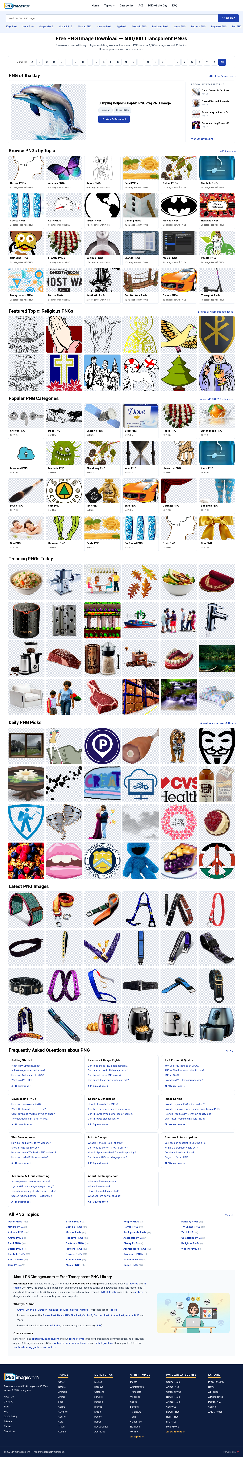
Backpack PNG (160, 26)
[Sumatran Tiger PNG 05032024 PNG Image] (179, 746)
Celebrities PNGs (193, 1237)
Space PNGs (133, 1265)
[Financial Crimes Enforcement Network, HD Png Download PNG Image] (102, 860)
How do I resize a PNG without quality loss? (189, 1113)
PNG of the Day (157, 5)
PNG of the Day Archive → (222, 76)
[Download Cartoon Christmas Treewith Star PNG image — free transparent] (179, 372)
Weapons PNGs (134, 1259)
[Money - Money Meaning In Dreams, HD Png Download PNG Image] (64, 746)
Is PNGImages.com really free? (28, 1070)
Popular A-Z (214, 1401)
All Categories (215, 1397)
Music (97, 1411)
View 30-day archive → (203, 139)
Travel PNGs (75, 1221)
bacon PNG (180, 26)
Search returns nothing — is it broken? (32, 1195)
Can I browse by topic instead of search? (110, 1113)
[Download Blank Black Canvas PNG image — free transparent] (102, 334)
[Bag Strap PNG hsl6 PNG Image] (217, 986)
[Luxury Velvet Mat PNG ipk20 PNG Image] (217, 582)
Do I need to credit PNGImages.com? (108, 1070)
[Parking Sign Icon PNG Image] (102, 746)
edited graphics (104, 1343)
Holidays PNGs (77, 1237)
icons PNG (28, 26)
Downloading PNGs (23, 1098)
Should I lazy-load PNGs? (25, 1147)
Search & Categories (101, 1098)
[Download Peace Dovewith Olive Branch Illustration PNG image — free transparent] (179, 334)
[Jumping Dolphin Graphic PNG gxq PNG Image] (48, 112)
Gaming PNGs (76, 1226)
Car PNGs (171, 1406)
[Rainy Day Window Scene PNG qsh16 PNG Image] (26, 746)
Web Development (23, 1137)
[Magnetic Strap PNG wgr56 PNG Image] (179, 948)
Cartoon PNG (101, 1315)
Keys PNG (11, 26)
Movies (64, 1309)
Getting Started (21, 1060)
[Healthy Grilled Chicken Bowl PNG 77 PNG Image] (179, 582)
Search (212, 1406)
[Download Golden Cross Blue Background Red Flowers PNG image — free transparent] (64, 372)
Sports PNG (117, 1315)
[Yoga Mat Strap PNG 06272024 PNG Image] (26, 909)
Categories (127, 5)
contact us (49, 1347)
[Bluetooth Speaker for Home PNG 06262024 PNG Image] (26, 620)
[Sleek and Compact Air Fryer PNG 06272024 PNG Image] (179, 1024)
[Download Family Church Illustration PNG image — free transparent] (102, 372)
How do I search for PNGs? (103, 1104)
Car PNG (87, 1315)
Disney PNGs (133, 1243)
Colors (61, 1406)
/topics (113, 1309)
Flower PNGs (173, 1411)
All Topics (213, 1392)
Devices (98, 1401)
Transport (135, 1392)
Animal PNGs (173, 1401)
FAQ (174, 5)
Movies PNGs (76, 1232)
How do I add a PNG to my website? (31, 1142)
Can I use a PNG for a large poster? (107, 1157)
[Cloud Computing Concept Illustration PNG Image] (140, 784)
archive (138, 1292)
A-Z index (55, 1325)
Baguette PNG (219, 26)
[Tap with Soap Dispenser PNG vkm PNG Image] (217, 620)
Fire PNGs (171, 1421)
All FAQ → (231, 1051)
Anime (20, 1309)
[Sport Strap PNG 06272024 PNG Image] (179, 986)
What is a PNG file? (21, 1080)
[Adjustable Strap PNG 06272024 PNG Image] (64, 1024)
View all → (230, 1215)
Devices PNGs (76, 1254)
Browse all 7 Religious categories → (217, 311)
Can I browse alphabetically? (103, 1118)
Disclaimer (9, 1431)
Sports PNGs (18, 1259)
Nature (84, 1309)
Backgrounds (101, 1426)
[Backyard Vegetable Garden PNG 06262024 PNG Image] (102, 620)
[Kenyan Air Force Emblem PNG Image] (217, 860)
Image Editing (173, 1098)
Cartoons (99, 1392)
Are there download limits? (179, 1152)
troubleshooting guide (26, 1347)
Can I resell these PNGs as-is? (104, 1075)
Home (95, 5)
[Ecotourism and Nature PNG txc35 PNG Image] (217, 658)
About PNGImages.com (103, 1176)
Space (133, 1401)
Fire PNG (76, 1315)
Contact (8, 1401)
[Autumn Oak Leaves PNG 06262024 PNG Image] (140, 582)
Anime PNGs (17, 1237)
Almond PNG (85, 26)
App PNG (121, 26)
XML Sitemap (215, 1411)
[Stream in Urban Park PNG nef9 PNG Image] (179, 697)
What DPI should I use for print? (105, 1142)
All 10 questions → (21, 1086)
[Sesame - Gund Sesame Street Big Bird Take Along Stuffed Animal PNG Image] (140, 860)
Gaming (53, 1309)
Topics (108, 5)
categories (132, 1283)
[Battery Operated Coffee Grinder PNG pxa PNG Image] (26, 658)
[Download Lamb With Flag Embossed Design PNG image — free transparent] (26, 372)
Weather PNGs (191, 1248)
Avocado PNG (139, 26)
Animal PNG (132, 1315)
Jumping (105, 110)
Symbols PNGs (19, 1254)
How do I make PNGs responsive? (29, 1157)
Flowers (98, 1397)
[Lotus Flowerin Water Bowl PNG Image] (26, 784)
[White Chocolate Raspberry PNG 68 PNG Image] (217, 822)
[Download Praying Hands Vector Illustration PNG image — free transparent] (64, 334)
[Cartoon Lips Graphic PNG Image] (64, 860)
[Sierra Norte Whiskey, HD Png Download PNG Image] (217, 784)
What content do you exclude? (105, 1195)
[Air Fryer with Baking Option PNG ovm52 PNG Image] (102, 1024)
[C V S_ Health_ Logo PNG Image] (179, 784)
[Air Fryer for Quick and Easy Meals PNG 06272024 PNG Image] (217, 1024)
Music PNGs (75, 1265)
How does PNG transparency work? (184, 1080)
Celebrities (136, 1421)
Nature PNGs (18, 1226)
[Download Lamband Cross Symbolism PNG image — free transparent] (140, 372)
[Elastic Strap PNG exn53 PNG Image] (140, 986)
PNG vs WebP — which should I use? (184, 1070)
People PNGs (133, 1221)
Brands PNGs (76, 1259)
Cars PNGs (16, 1265)
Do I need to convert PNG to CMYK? (108, 1147)
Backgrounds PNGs (137, 1232)
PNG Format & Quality (179, 1060)
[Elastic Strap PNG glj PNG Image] (102, 986)
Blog (6, 1406)
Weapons (135, 1397)
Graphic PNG (46, 26)
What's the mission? (99, 1186)
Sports (74, 1309)
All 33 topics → (228, 151)
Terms (7, 1426)
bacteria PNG (198, 26)
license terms (76, 1338)
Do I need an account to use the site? (185, 1142)
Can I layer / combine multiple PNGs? (185, 1118)
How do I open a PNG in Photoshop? (185, 1104)
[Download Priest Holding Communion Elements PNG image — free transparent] (217, 372)
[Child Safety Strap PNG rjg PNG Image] (140, 948)
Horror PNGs (133, 1226)
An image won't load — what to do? (30, 1181)
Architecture (137, 1387)
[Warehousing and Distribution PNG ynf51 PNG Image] (140, 697)
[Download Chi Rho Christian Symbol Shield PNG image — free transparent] (217, 334)
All (222, 62)
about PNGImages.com (45, 1338)
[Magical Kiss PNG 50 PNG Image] (102, 822)
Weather (134, 1431)
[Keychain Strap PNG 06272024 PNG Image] (217, 909)
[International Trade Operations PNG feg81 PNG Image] (140, 620)
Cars (60, 1421)
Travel (61, 1426)
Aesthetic (99, 1431)
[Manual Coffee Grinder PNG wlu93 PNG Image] (140, 658)
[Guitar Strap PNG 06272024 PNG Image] (26, 1024)
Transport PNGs (135, 1254)
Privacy (8, 1421)
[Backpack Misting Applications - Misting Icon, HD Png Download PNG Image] (26, 822)
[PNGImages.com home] (17, 6)
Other (61, 1382)
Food (60, 1401)
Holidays (98, 1387)
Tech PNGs (189, 1232)
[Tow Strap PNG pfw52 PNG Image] (64, 909)
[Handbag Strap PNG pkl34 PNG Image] (64, 948)
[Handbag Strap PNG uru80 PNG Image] (102, 948)
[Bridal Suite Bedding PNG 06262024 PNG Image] (217, 697)
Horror (97, 1421)
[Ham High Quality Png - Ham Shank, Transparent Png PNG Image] (140, 746)
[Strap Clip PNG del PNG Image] (102, 909)
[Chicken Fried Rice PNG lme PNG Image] (26, 582)
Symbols (63, 1411)
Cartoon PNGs (173, 1392)
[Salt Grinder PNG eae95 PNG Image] (102, 658)
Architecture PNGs (137, 1248)
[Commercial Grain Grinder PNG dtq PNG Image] (64, 582)
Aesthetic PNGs (135, 1237)
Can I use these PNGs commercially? (108, 1065)
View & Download (116, 119)
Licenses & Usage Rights (104, 1060)
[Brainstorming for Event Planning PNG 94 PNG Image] (102, 582)
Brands (98, 1406)
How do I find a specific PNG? (27, 1075)
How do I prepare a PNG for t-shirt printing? (112, 1152)
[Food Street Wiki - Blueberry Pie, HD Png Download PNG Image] (179, 860)
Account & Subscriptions (181, 1137)
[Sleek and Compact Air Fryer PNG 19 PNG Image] (140, 1024)
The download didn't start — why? (29, 1118)
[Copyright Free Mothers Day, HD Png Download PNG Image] (179, 822)
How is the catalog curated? (103, 1191)
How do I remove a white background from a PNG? (192, 1109)
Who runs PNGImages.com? (103, 1181)
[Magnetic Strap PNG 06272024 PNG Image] (217, 948)
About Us (9, 1396)
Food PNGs (17, 1243)
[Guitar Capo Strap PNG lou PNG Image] (179, 909)
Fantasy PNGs (192, 1221)
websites (59, 1343)
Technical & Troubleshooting (30, 1176)
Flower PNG (49, 1315)
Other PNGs (122, 110)
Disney (133, 1382)
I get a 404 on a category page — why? (32, 1186)
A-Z (141, 5)
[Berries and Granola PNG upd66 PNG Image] (26, 860)
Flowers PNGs (76, 1248)
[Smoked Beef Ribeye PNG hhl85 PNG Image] (64, 658)
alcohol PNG (65, 26)
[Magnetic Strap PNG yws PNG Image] (26, 986)
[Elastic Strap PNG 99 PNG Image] (64, 986)
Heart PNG (63, 1315)
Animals (31, 1309)
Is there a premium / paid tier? (181, 1147)
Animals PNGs (18, 1232)
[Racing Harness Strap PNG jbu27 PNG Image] (140, 909)
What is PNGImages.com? (25, 1065)
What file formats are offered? (28, 1109)
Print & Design (97, 1137)
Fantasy (134, 1406)
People (98, 1416)
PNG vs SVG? (172, 1075)
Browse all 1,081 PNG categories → (217, 399)
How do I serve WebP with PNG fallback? (33, 1152)
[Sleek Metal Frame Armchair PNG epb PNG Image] (26, 697)
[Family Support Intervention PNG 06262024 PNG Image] (179, 620)
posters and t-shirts (77, 1343)
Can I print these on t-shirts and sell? (108, 1080)
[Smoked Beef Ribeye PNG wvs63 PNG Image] (102, 697)
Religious (135, 1426)
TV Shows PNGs (193, 1226)
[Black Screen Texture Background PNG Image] (140, 822)
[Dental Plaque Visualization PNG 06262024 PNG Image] (179, 658)
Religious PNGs (192, 1243)
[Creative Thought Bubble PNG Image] (102, 784)
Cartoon (42, 1309)
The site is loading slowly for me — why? (33, 1191)
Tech (133, 1416)
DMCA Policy (10, 1416)
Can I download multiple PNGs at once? (33, 1113)
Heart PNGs (172, 1416)
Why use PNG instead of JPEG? (182, 1065)
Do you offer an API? (176, 1157)
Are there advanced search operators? (109, 1109)
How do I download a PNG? (26, 1104)
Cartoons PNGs (77, 1243)
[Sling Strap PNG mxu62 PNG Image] (26, 948)
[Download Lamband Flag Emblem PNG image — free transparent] (26, 334)
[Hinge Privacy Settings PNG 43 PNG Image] (64, 620)
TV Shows (135, 1411)
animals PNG (104, 26)
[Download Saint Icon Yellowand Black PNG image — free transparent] (140, 334)
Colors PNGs (17, 1248)
